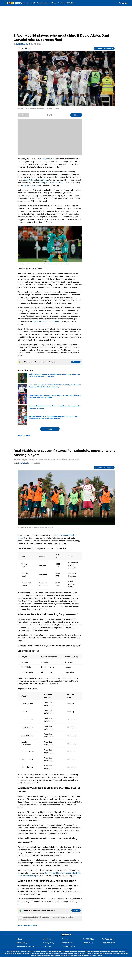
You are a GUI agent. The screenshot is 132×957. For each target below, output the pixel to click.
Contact (65, 939)
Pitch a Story (22, 943)
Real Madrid (47, 159)
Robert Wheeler (22, 463)
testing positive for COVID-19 (51, 183)
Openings (47, 939)
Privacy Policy (48, 943)
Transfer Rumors (43, 3)
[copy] (29, 48)
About (53, 3)
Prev (23, 115)
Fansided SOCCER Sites (66, 3)
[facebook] (115, 3)
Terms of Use (67, 943)
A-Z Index (47, 946)
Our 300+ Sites (88, 939)
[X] (120, 3)
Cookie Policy (88, 943)
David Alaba (28, 180)
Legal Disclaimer (108, 943)
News (26, 3)
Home (20, 435)
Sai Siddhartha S (23, 44)
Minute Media (15, 951)
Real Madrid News (30, 925)
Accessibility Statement (26, 946)
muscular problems (30, 185)
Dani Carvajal (42, 180)
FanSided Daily (107, 939)
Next (76, 115)
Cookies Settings (68, 946)
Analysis (32, 3)
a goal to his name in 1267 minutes (45, 321)
